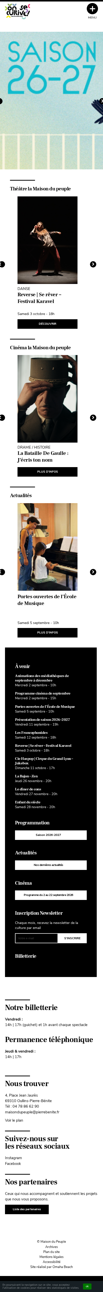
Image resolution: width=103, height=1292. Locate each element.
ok (87, 1286)
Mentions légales (52, 1257)
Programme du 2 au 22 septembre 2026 (48, 895)
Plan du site (51, 1252)
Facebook (13, 1163)
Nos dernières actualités (48, 865)
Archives (51, 1247)
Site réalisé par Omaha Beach (51, 1267)
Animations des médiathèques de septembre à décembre (42, 678)
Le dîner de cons (28, 789)
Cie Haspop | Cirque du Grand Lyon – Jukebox (44, 761)
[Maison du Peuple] (17, 11)
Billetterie (25, 956)
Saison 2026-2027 (48, 835)
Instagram (13, 1157)
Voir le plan (14, 1120)
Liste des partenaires (27, 1209)
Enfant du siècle (27, 802)
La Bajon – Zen (26, 776)
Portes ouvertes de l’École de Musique (45, 706)
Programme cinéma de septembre (42, 693)
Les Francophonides (31, 732)
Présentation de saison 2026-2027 (42, 719)
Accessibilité (51, 1262)
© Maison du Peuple (51, 1241)
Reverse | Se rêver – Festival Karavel (43, 745)
